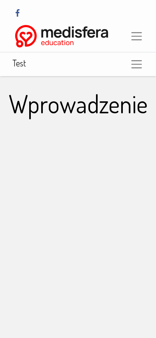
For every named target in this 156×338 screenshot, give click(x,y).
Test (19, 62)
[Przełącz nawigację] (137, 64)
